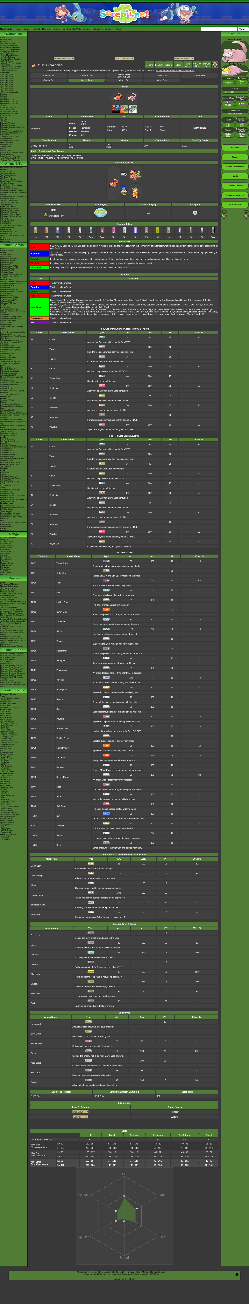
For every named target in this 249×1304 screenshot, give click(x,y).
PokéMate (4, 468)
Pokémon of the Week (9, 113)
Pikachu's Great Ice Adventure (12, 673)
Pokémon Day (6, 139)
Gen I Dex (162, 80)
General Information (8, 538)
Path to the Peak (7, 220)
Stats (178, 65)
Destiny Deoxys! (7, 600)
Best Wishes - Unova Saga (11, 185)
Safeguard (61, 660)
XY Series (4, 571)
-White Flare (5, 729)
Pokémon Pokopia (7, 260)
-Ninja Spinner (5, 791)
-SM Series (4, 760)
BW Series (4, 567)
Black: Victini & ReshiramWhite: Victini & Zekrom (13, 616)
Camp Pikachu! (6, 661)
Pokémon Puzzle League (10, 490)
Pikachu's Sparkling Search (11, 675)
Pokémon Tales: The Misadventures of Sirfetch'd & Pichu (12, 235)
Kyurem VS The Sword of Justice (13, 619)
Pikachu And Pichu (7, 658)
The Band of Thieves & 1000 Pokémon (11, 343)
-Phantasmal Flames (8, 723)
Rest (58, 787)
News (2, 38)
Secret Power (62, 777)
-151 (2, 750)
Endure (34, 964)
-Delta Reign (5, 712)
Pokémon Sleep (6, 272)
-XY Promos (5, 783)
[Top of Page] (236, 1274)
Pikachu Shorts (14, 650)
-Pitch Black (5, 715)
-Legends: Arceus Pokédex (11, 63)
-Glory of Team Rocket (9, 807)
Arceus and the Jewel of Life (11, 611)
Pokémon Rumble (7, 410)
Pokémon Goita (6, 527)
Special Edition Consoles (10, 513)
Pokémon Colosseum (9, 445)
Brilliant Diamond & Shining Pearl (13, 282)
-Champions (5, 115)
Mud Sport (36, 1063)
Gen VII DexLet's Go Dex (124, 75)
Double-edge (37, 875)
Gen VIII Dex (87, 75)
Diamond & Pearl (7, 400)
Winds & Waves (6, 251)
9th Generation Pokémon (10, 156)
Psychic (53, 427)
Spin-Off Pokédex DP (9, 102)
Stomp (34, 1053)
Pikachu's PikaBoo (7, 659)
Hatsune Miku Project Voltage (12, 131)
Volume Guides (6, 548)
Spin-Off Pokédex (7, 100)
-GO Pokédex (5, 65)
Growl (52, 368)
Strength (60, 825)
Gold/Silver (4, 472)
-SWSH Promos (6, 780)
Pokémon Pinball (7, 494)
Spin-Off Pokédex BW (9, 104)
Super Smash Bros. (8, 501)
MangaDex (4, 540)
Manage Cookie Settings (153, 1272)
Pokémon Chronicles (8, 199)
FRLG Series (5, 557)
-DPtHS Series (6, 766)
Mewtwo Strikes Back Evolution (13, 640)
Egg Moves (188, 65)
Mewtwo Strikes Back (9, 586)
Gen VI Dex (162, 75)
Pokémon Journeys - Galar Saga (13, 191)
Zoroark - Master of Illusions (11, 613)
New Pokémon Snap (8, 299)
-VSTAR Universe (7, 830)
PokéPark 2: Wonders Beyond (12, 383)
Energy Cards (5, 702)
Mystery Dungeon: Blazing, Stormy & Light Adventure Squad (13, 413)
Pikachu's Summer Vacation (11, 654)
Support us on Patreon (124, 1279)
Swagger (35, 984)
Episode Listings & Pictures (11, 167)
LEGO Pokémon (6, 143)
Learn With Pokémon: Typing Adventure (12, 391)
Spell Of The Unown (8, 590)
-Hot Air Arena (6, 809)
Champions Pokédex (102, 29)
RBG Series (5, 549)
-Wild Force (5, 826)
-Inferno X (4, 797)
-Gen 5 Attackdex (7, 82)
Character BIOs (6, 542)
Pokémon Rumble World (10, 348)
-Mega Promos (6, 776)
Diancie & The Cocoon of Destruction (10, 628)
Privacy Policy (133, 1272)
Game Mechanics (7, 110)
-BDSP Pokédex (6, 61)
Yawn (51, 349)
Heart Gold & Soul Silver (10, 404)
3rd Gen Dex (206, 65)
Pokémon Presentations (9, 141)
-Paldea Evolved (6, 754)
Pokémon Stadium (7, 497)
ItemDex (3, 94)
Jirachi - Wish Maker (8, 598)
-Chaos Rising (6, 717)
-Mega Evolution (6, 725)
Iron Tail (60, 680)
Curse (52, 339)
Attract (59, 796)
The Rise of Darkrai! (8, 607)
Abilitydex (4, 98)
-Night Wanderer (6, 820)
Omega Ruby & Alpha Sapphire (12, 332)
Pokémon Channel (7, 451)
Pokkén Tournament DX (9, 321)
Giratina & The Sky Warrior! (11, 609)
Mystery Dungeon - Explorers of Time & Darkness (13, 430)
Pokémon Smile (6, 295)
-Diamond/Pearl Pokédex (10, 49)
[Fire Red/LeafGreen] (124, 112)
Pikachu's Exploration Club (11, 671)
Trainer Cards (5, 700)
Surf (58, 816)
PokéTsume (5, 241)
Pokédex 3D (5, 387)
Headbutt (53, 407)
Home (17, 29)
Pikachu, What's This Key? (11, 683)
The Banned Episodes (9, 202)
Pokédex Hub (58, 29)
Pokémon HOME (7, 286)
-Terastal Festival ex (8, 813)
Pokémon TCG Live (8, 303)
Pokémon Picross (7, 354)
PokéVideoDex (6, 224)
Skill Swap (61, 806)
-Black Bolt (4, 727)
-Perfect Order (6, 719)
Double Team (62, 738)
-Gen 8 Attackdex (7, 88)
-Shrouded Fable (6, 741)
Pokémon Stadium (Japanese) (12, 495)
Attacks (168, 65)
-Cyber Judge (5, 828)
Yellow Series (5, 551)
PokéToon (4, 218)
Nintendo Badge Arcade (9, 363)
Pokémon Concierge (8, 232)
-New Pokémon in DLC (9, 158)
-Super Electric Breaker (9, 815)
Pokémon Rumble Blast (9, 385)
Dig (58, 709)
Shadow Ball (62, 728)
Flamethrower (62, 748)
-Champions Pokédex (9, 71)
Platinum (3, 402)
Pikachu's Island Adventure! (11, 669)
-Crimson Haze (6, 824)
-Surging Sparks (6, 737)
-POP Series (5, 785)
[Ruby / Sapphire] (116, 112)
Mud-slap (35, 974)
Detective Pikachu (7, 323)
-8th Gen (3, 119)
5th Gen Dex (197, 65)
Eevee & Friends (7, 681)
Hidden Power (63, 602)
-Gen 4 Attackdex (7, 80)
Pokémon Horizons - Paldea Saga (13, 197)
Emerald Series (6, 559)
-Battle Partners (6, 811)
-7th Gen (3, 121)
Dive (58, 845)
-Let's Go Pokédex (7, 57)
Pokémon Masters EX (9, 268)
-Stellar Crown (6, 739)
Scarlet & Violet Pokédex (78, 29)
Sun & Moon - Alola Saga (10, 189)
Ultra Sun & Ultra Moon (9, 309)
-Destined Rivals (7, 731)
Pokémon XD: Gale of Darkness (13, 447)
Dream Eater (37, 895)
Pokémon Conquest (8, 381)
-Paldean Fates (6, 747)
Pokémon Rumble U (8, 375)
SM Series (4, 575)
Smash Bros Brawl (7, 435)
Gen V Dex (200, 75)
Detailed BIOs (5, 544)
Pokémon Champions (9, 258)
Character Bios (6, 171)
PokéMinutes (5, 222)
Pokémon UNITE (7, 270)
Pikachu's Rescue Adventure (12, 656)
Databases (14, 34)
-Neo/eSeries (5, 770)
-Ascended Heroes (7, 721)
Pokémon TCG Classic (9, 708)
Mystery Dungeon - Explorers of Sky (13, 423)
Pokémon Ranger (7, 457)
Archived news (6, 40)
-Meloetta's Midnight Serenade (12, 621)
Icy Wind (35, 954)
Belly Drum (36, 1034)
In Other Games (6, 509)
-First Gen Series (7, 772)
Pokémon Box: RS (7, 453)
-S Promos (4, 838)
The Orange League (8, 175)
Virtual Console (6, 511)
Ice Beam (60, 621)
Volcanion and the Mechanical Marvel (12, 634)
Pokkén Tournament (8, 357)
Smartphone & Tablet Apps (11, 517)
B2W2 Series (5, 569)
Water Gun (54, 378)
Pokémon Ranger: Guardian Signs (11, 407)
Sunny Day (61, 612)
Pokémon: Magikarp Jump (10, 317)
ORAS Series (5, 573)
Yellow (2, 488)
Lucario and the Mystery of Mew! (13, 602)
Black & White (6, 367)
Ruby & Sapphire (7, 439)
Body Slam (36, 866)
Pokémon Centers (7, 125)
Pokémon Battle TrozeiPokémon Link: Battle (13, 337)
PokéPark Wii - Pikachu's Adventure (10, 417)
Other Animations (7, 228)
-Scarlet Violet (5, 756)
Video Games (14, 245)
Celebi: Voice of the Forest (11, 594)
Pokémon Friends (7, 262)
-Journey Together (7, 733)
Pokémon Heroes (7, 596)
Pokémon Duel (6, 359)
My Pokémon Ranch (8, 433)
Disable (52, 398)
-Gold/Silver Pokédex (8, 45)
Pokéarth (119, 29)
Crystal (3, 474)
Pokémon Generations (9, 208)
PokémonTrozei (6, 460)
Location (159, 65)
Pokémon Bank (6, 334)
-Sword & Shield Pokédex (10, 59)
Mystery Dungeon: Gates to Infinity (11, 378)
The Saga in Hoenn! (8, 179)
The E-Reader (5, 466)
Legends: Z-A (5, 256)
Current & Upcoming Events (11, 152)
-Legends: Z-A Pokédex (9, 69)
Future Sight (36, 1043)
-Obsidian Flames (7, 752)
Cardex (3, 106)
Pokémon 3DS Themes (9, 515)
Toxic (58, 583)
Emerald (3, 443)
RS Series (4, 555)
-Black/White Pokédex (9, 51)
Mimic (33, 885)
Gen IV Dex (48, 80)
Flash (59, 835)
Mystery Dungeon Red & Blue (12, 459)
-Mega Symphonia (7, 801)
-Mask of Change (7, 822)
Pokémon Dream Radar (9, 371)
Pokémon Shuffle (7, 346)
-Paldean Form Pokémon (10, 160)
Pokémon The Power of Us (11, 638)
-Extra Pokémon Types (9, 698)
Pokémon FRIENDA (8, 530)
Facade (60, 767)
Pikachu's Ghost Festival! (10, 667)
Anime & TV (14, 163)
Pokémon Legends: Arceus (11, 284)
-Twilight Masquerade (9, 743)
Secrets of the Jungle (9, 642)
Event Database (6, 154)
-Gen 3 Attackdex (7, 78)
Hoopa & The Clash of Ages (11, 631)
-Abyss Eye (5, 789)
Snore (34, 945)
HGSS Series (5, 565)
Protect (59, 641)
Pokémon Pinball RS (8, 455)
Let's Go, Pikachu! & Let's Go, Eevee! (12, 312)
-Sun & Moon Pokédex (9, 55)
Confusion (54, 388)
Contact (36, 29)
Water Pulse (62, 563)
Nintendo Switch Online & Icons (13, 523)
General (149, 65)
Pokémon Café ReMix (9, 266)
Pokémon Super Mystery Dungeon (10, 351)
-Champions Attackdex (9, 92)
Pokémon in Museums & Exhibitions (10, 134)
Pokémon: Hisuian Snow (10, 214)
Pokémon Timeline (7, 123)
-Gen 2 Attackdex (7, 77)
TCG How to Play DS (9, 394)
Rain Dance (62, 651)
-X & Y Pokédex (6, 53)
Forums (26, 29)
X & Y (2, 330)
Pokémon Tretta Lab (8, 373)
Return (59, 699)
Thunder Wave (38, 905)
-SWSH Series (6, 758)
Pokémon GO (5, 264)
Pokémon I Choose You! (10, 637)
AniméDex (4, 169)
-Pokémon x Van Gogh (9, 137)
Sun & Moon (5, 307)
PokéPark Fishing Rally (9, 464)
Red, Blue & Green (7, 486)
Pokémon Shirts (6, 145)
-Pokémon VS (5, 832)
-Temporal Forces (7, 745)
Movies (14, 578)
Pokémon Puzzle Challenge (11, 478)
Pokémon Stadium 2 (8, 476)
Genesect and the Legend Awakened (10, 624)
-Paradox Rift (5, 748)
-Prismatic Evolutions (8, 735)
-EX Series (4, 768)
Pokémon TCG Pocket (9, 276)
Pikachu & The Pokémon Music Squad (13, 686)
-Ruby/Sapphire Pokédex (10, 47)
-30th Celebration (7, 713)
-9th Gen (3, 117)
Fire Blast (60, 757)
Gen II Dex (124, 80)
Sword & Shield (6, 280)
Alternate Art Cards (8, 704)
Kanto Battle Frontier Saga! (11, 181)
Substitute (35, 914)
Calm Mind (61, 573)
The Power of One (7, 588)
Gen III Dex (86, 80)
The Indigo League (7, 173)
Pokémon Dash (6, 449)
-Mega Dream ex (7, 795)
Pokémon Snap (6, 492)
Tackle (52, 359)
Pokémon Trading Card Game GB (13, 499)
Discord (46, 29)
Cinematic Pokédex (8, 108)
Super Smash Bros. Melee (10, 482)
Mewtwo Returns (7, 592)
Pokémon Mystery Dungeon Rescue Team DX (11, 292)
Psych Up (54, 544)
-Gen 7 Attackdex (7, 86)
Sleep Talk (36, 993)
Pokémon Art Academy (9, 340)
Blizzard (60, 631)
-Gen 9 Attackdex (7, 90)
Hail (58, 592)
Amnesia (53, 417)
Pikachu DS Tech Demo (10, 462)
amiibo (2, 521)
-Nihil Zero (4, 793)
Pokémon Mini (6, 480)
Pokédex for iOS (6, 396)
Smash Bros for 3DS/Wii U (11, 361)
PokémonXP (5, 129)
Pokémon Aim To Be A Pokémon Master (13, 194)
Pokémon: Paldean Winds (10, 216)
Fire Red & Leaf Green (9, 441)
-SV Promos (5, 778)
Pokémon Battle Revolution (11, 420)
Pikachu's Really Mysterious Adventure (11, 678)
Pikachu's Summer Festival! (11, 665)
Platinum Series (6, 563)
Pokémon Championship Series (12, 127)
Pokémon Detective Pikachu (11, 646)
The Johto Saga (6, 177)
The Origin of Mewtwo (9, 584)
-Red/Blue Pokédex (8, 43)
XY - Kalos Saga (6, 187)
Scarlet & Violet (6, 255)
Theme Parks (5, 146)
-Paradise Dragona (7, 816)
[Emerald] (133, 112)
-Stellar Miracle (6, 818)
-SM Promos (5, 781)
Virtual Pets (5, 519)
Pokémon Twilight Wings (10, 210)
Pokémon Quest (6, 324)
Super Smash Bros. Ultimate (11, 326)
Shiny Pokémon (6, 204)
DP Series (4, 561)
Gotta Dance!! (6, 663)
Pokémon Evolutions (8, 212)
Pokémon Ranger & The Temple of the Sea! (13, 604)
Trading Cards (13, 690)
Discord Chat (5, 150)
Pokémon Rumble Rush (9, 319)
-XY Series (4, 762)
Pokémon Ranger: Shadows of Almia (12, 426)
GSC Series (5, 553)
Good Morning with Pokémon (12, 226)
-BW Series (4, 764)
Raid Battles (5, 706)
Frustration (61, 670)
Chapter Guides (6, 546)
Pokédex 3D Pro (6, 389)
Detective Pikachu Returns (11, 274)
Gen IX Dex (48, 75)
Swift (33, 1003)
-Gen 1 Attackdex (7, 75)
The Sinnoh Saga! (7, 183)
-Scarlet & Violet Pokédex (10, 67)
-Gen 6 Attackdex (7, 84)
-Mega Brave (5, 799)
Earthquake (61, 689)
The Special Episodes (9, 200)
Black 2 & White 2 (7, 369)
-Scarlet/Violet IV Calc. (9, 112)
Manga (14, 534)
